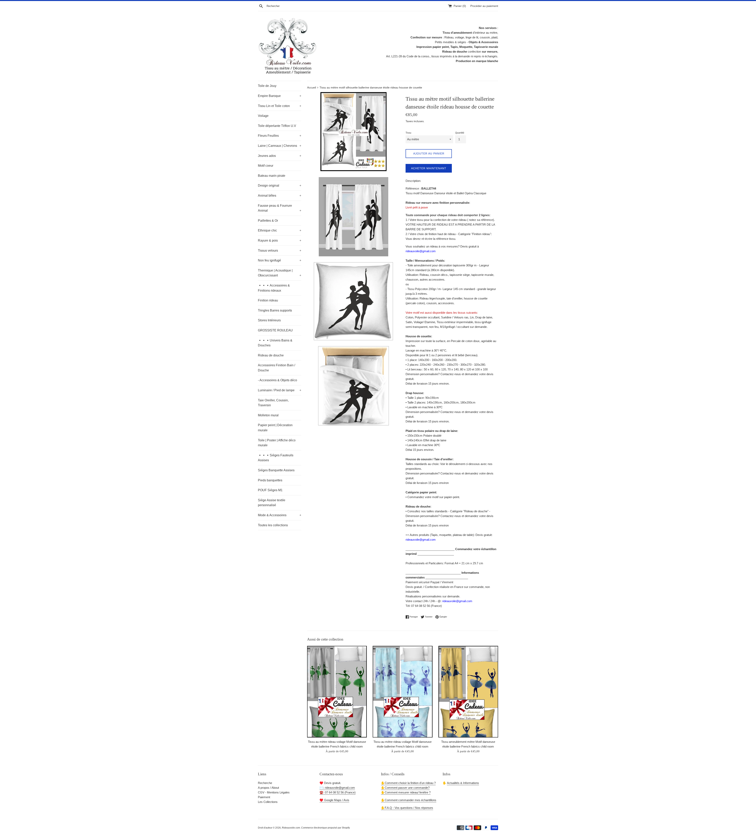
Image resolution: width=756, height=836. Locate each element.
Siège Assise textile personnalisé (271, 502)
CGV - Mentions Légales (274, 792)
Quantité (459, 132)
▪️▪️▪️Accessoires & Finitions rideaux (274, 288)
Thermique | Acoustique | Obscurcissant (279, 273)
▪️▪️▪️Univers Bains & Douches (275, 343)
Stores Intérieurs (269, 320)
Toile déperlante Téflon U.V (277, 125)
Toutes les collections (273, 525)
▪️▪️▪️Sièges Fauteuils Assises (275, 458)
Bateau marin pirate (271, 175)
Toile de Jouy (267, 85)
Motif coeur (265, 165)
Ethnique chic (279, 230)
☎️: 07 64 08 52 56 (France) (338, 792)
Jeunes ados (279, 155)
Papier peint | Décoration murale (275, 427)
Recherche (265, 783)
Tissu (408, 132)
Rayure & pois (279, 240)
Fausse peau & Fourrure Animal (279, 208)
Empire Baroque (279, 96)
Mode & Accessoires (279, 515)
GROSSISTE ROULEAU (275, 330)
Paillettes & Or (268, 220)
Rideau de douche (271, 355)
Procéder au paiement (484, 6)
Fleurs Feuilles (279, 135)
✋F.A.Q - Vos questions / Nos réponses (407, 807)
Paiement (264, 797)
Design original (279, 185)
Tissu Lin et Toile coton (279, 106)
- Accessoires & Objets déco (277, 380)
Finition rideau (268, 300)
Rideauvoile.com (291, 827)
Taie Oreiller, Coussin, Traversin (273, 403)
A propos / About (268, 787)
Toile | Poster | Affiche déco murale (277, 443)
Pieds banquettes (270, 480)
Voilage (263, 115)
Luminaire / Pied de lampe (279, 390)
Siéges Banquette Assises (276, 470)
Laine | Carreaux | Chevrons (279, 145)
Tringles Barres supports (275, 310)
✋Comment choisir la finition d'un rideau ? (408, 783)
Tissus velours (279, 250)
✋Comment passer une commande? (405, 787)
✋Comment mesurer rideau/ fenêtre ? (406, 792)
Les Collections (268, 801)
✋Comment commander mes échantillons (408, 800)
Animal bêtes (279, 195)
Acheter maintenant (428, 168)
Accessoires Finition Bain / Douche (276, 368)
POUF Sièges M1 (270, 490)
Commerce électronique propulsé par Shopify (325, 827)
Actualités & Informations (463, 783)
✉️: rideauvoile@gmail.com (337, 787)
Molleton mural (268, 415)
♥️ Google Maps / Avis (334, 800)
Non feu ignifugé (279, 260)
